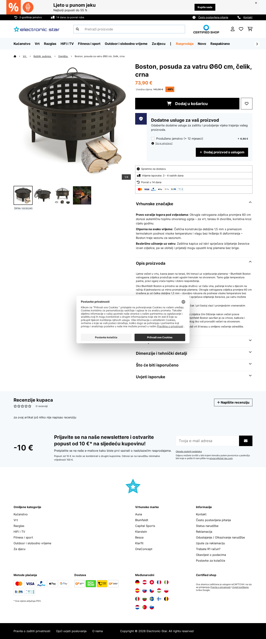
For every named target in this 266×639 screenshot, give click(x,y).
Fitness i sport (23, 537)
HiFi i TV (19, 531)
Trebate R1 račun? (208, 549)
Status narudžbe (207, 526)
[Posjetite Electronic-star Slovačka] (144, 590)
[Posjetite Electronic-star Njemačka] (137, 582)
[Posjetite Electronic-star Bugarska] (144, 599)
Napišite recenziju (234, 402)
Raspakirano (220, 44)
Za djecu (19, 549)
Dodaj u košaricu (191, 103)
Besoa (139, 537)
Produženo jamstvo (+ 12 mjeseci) (179, 138)
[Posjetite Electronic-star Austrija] (144, 582)
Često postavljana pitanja (213, 17)
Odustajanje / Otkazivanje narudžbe (220, 537)
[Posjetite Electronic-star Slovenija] (152, 607)
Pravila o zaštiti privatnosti (32, 631)
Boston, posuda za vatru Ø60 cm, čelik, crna (99, 56)
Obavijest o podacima (211, 555)
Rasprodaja (184, 44)
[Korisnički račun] (233, 29)
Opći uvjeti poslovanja (71, 631)
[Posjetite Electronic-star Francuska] (159, 582)
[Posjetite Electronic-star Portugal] (144, 607)
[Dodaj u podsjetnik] (246, 103)
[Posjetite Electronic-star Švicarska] (152, 582)
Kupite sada (205, 7)
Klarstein (141, 531)
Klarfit (139, 543)
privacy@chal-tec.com (221, 458)
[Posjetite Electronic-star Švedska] (152, 599)
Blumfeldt (141, 520)
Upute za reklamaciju (210, 543)
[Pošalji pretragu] (77, 29)
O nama (97, 631)
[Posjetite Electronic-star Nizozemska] (137, 607)
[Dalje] (257, 44)
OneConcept (143, 549)
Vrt (25, 56)
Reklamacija (204, 531)
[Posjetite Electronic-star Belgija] (166, 599)
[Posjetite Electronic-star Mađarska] (159, 590)
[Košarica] (250, 29)
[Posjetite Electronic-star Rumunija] (137, 599)
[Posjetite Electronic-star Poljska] (166, 590)
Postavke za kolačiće (210, 560)
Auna (138, 514)
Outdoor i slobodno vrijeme (32, 543)
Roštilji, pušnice (42, 56)
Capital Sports (145, 526)
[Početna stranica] (18, 56)
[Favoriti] (241, 29)
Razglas (19, 526)
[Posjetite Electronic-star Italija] (166, 582)
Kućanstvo (21, 514)
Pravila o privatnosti (220, 587)
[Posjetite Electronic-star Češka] (152, 590)
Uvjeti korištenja (240, 587)
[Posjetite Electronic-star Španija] (137, 590)
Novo (202, 44)
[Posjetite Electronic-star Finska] (159, 599)
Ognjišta (63, 56)
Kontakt (247, 17)
